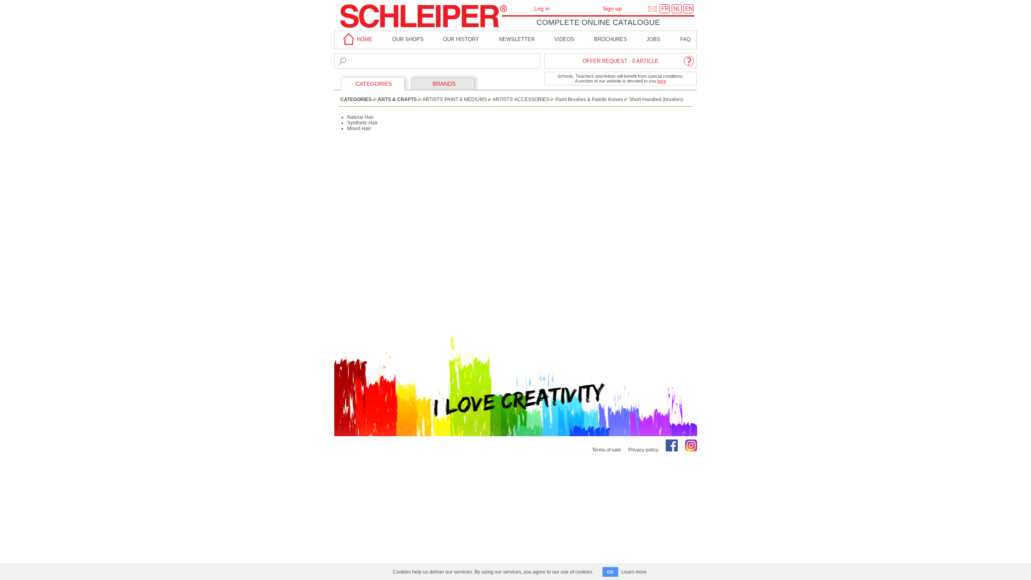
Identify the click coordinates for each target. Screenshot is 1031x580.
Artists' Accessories (521, 99)
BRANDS (444, 84)
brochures (610, 39)
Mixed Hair (359, 128)
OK (610, 572)
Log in (542, 8)
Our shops (408, 39)
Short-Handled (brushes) (656, 99)
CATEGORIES (374, 84)
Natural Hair (360, 117)
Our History (461, 39)
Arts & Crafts (397, 99)
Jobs (653, 39)
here (661, 81)
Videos (564, 39)
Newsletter (517, 39)
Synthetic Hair (362, 123)
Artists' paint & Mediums (454, 99)
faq (685, 39)
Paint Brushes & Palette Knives (589, 99)
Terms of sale (606, 450)
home (364, 39)
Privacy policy (643, 450)
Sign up (612, 8)
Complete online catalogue (598, 22)
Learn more (634, 572)
